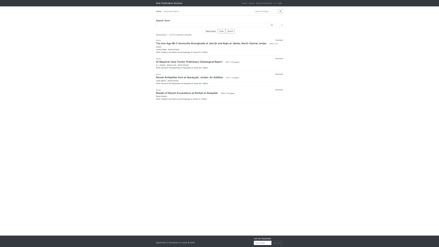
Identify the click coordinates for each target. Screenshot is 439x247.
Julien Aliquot (161, 81)
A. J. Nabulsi (160, 65)
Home (245, 3)
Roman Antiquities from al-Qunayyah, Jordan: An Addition (189, 77)
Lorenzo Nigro (161, 49)
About (251, 3)
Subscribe (277, 243)
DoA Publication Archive (169, 3)
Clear (221, 31)
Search (230, 31)
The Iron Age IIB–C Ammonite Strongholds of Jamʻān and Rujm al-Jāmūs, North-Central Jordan (211, 43)
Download (279, 40)
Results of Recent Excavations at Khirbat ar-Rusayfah (187, 93)
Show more (211, 31)
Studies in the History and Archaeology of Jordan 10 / (184, 99)
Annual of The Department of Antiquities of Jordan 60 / (184, 68)
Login (279, 3)
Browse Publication (264, 3)
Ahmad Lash (171, 65)
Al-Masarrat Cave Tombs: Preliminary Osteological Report (189, 61)
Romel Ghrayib (173, 49)
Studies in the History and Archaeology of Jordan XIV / (184, 52)
